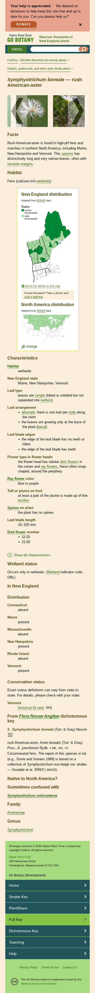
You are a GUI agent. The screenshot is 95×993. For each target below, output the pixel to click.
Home (14, 885)
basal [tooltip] (42, 427)
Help (13, 953)
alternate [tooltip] (28, 412)
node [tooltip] (72, 412)
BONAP (41, 200)
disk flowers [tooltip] (69, 462)
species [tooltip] (67, 154)
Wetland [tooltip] (53, 572)
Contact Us (70, 967)
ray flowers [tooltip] (49, 466)
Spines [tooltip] (13, 508)
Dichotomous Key (23, 931)
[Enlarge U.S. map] (47, 331)
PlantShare (18, 908)
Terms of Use (50, 967)
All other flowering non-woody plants (43, 60)
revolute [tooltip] (13, 164)
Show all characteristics (32, 555)
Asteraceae (16, 812)
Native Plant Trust (20, 856)
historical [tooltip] (25, 708)
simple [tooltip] (40, 395)
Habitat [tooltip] (13, 366)
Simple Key (18, 897)
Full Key (12, 60)
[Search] (84, 49)
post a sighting (33, 296)
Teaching (16, 942)
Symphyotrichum (20, 830)
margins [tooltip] (27, 164)
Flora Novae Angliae (39, 716)
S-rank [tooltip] (39, 708)
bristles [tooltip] (23, 500)
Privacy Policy (29, 967)
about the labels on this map (42, 285)
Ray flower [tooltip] (16, 479)
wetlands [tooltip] (43, 181)
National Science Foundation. (39, 983)
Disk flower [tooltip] (16, 532)
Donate (23, 24)
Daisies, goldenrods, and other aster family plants (38, 68)
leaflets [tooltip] (46, 400)
